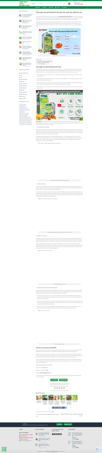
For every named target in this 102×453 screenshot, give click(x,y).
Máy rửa (20, 75)
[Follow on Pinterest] (61, 434)
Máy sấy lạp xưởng (22, 83)
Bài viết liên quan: (42, 63)
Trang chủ (37, 7)
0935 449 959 (30, 437)
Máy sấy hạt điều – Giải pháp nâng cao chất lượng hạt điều (26, 21)
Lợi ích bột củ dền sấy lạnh (26, 42)
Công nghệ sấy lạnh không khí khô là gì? (44, 61)
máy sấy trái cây (21, 111)
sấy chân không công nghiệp (23, 113)
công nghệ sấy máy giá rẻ (23, 108)
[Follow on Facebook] (53, 434)
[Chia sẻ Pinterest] (57, 408)
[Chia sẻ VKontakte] (59, 408)
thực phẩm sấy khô (22, 122)
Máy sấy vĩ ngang (22, 98)
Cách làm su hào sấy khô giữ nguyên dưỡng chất (27, 38)
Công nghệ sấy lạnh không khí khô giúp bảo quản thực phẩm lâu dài (27, 53)
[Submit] (69, 4)
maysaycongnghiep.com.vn (26, 440)
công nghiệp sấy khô (22, 104)
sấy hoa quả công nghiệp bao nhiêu (24, 117)
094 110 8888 (30, 434)
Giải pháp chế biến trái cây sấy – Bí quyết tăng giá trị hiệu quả (27, 47)
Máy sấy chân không (23, 79)
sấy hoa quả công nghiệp (23, 115)
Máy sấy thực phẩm (23, 92)
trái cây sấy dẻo (28, 122)
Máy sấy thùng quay (23, 94)
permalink (52, 411)
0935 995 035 (25, 437)
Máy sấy (20, 77)
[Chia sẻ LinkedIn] (62, 408)
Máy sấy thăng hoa (23, 87)
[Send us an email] (71, 0)
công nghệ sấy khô (22, 106)
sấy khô (20, 120)
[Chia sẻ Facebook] (53, 408)
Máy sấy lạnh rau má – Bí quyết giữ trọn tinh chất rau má (27, 32)
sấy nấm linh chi (28, 120)
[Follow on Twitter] (70, 0)
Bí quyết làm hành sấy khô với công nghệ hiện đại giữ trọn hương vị (27, 15)
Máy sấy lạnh (21, 81)
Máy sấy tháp (21, 90)
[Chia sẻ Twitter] (55, 408)
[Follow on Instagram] (69, 0)
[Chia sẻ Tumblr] (64, 408)
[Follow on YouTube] (72, 0)
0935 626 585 (25, 434)
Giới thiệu (44, 7)
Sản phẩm (51, 7)
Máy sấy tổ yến (22, 96)
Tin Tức (37, 10)
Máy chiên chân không (23, 73)
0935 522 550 (25, 439)
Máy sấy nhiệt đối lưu (23, 85)
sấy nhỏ (24, 120)
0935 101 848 (24, 436)
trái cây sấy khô (21, 124)
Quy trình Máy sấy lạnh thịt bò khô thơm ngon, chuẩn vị (26, 64)
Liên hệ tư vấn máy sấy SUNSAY (43, 62)
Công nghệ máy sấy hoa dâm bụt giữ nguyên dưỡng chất (27, 26)
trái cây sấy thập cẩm (28, 124)
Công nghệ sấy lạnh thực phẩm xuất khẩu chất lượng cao (27, 58)
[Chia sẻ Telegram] (66, 408)
